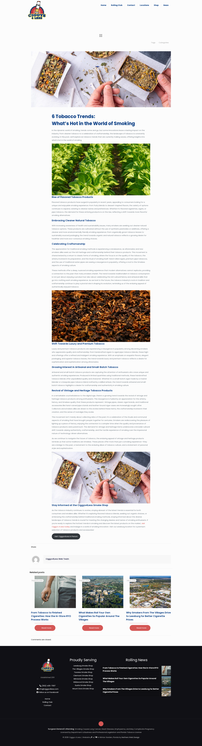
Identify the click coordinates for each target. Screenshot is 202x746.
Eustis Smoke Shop (83, 685)
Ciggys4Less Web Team (57, 559)
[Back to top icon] (101, 723)
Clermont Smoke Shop (83, 675)
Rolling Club (47, 702)
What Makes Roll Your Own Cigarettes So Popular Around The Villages (99, 616)
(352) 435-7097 (49, 685)
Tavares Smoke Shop (83, 672)
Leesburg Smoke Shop (83, 665)
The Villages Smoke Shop (83, 669)
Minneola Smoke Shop (83, 679)
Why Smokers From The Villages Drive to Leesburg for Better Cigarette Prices (148, 616)
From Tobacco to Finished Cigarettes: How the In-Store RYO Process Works (51, 616)
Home (47, 699)
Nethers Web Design (130, 737)
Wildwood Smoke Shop (83, 682)
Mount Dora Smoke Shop (83, 688)
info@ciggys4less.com (48, 689)
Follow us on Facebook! (49, 692)
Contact (47, 705)
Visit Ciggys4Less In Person (66, 536)
